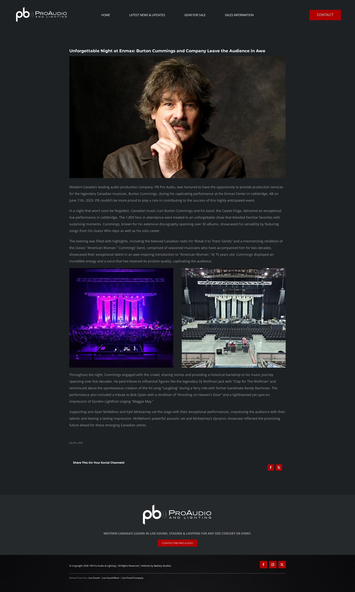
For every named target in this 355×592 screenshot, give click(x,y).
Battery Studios (162, 565)
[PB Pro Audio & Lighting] (177, 505)
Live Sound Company (132, 577)
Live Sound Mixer (110, 577)
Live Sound (93, 577)
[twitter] (282, 564)
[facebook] (263, 564)
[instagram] (272, 564)
